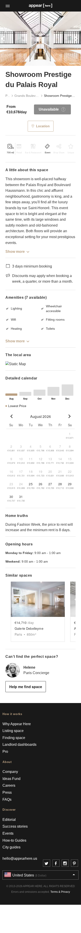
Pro (5, 751)
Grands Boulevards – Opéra (26, 95)
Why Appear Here (16, 724)
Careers (8, 785)
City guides (11, 847)
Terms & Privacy (60, 891)
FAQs (6, 799)
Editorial (9, 820)
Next (75, 39)
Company (10, 772)
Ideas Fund (11, 779)
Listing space (13, 731)
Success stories (15, 826)
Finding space (13, 738)
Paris (7, 95)
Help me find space (25, 686)
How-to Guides (14, 840)
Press (7, 792)
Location (43, 126)
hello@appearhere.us (19, 858)
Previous (6, 39)
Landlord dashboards (19, 744)
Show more (15, 251)
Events (8, 833)
